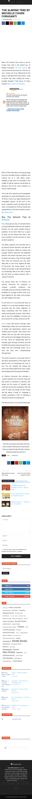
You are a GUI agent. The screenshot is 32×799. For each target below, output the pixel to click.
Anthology (5, 607)
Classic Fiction (16, 624)
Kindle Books (15, 455)
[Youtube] (16, 788)
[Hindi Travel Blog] (16, 750)
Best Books (15, 610)
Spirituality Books (7, 661)
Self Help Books (8, 658)
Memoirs (6, 647)
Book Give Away (19, 613)
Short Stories (17, 658)
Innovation (7, 641)
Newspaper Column (11, 649)
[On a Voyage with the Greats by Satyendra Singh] (6, 496)
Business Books (20, 621)
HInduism (18, 630)
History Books (24, 632)
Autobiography (6, 610)
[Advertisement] (16, 43)
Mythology (12, 646)
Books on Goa (22, 616)
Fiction (8, 455)
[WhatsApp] (15, 23)
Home (3, 6)
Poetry (25, 652)
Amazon (6, 219)
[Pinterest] (11, 23)
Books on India (7, 618)
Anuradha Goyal (7, 19)
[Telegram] (23, 23)
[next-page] (5, 510)
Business (26, 618)
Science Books (19, 655)
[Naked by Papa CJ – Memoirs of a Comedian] (6, 504)
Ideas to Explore (7, 635)
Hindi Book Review (9, 630)
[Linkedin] (19, 23)
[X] (7, 23)
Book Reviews (10, 6)
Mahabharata (6, 644)
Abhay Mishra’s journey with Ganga (8, 474)
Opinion (19, 652)
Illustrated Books (17, 635)
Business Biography (8, 621)
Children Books (7, 624)
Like (28, 585)
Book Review (6, 616)
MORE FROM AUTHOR (21, 481)
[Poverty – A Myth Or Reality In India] (6, 675)
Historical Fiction (9, 632)
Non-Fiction (9, 652)
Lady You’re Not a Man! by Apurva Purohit (23, 474)
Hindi (26, 627)
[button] (3, 2)
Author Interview (15, 607)
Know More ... (21, 780)
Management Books (17, 644)
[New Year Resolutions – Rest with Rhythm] (6, 699)
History (17, 632)
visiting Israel (7, 212)
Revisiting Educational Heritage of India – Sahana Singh (19, 487)
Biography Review (8, 613)
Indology (18, 638)
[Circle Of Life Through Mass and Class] (6, 708)
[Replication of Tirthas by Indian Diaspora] (6, 691)
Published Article (9, 655)
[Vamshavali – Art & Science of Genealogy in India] (6, 683)
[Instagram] (8, 783)
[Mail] (18, 783)
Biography (22, 610)
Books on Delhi (14, 616)
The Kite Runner (21, 68)
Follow (27, 589)
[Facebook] (3, 23)
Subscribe (26, 596)
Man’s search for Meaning (15, 84)
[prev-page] (3, 510)
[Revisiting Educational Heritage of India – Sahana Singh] (6, 487)
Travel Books (17, 661)
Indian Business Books (9, 638)
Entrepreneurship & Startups (10, 627)
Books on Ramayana (17, 618)
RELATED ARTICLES (8, 481)
